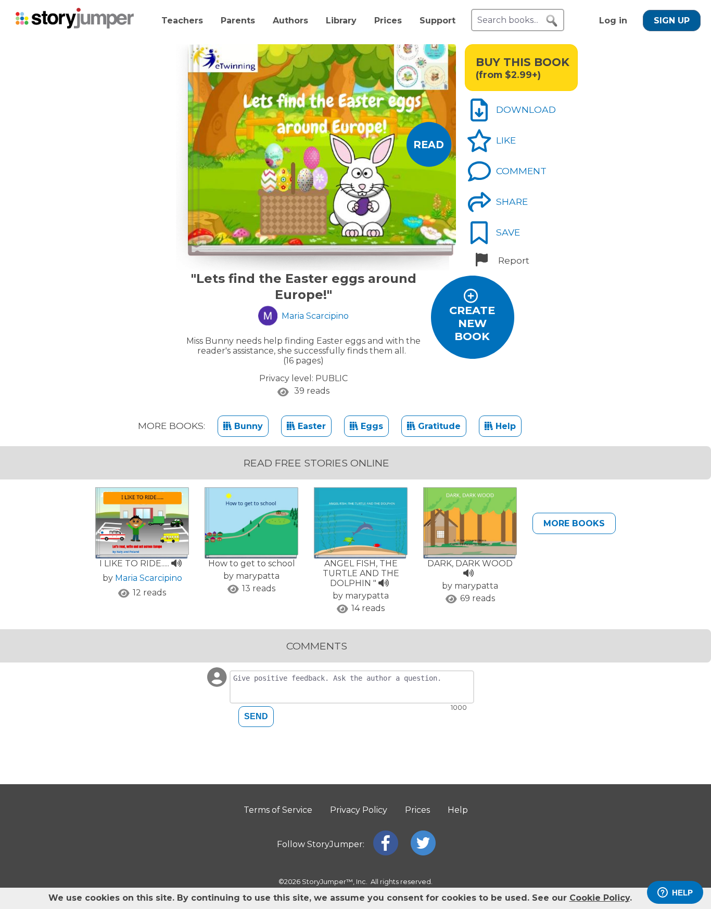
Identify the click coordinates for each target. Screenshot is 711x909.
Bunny (247, 426)
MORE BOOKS (574, 523)
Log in (613, 20)
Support (437, 20)
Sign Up (672, 20)
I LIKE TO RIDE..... (135, 563)
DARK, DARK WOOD (470, 563)
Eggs (370, 426)
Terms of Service (278, 810)
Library (341, 20)
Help (504, 426)
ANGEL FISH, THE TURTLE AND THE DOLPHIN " (361, 573)
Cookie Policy (599, 898)
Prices (388, 20)
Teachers (182, 20)
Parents (238, 20)
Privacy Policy (358, 810)
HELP (682, 892)
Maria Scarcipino (148, 578)
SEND (256, 716)
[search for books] (551, 21)
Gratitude (438, 426)
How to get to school (251, 563)
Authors (290, 20)
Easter (310, 426)
